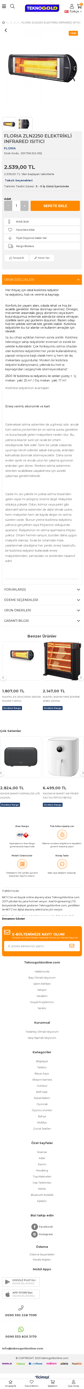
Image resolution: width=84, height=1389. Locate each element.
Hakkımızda (42, 971)
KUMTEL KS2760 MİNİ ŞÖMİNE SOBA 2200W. (61, 698)
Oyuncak (42, 1104)
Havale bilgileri (42, 1259)
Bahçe (42, 1116)
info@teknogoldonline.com (21, 1348)
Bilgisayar (42, 1061)
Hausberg (42, 1170)
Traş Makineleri (42, 1176)
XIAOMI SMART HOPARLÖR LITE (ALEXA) (20, 795)
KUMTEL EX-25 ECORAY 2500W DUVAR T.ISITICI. (21, 698)
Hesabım (42, 996)
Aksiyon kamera (42, 1079)
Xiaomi (42, 1164)
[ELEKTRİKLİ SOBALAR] (11, 23)
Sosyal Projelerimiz (42, 1002)
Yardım (42, 1008)
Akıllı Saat (42, 1091)
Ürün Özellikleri (19, 280)
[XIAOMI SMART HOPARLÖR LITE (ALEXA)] (20, 756)
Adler (42, 1158)
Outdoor (42, 1085)
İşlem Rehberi (42, 983)
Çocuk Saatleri (42, 1128)
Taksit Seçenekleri (19, 180)
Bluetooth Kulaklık (42, 1194)
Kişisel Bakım (42, 1098)
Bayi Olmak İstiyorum (42, 977)
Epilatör (42, 1201)
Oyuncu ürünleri (42, 1110)
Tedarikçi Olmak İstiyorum (42, 1031)
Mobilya (42, 1122)
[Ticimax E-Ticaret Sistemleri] (42, 1378)
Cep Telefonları (42, 1182)
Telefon (42, 1067)
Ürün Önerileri (17, 610)
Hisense (42, 1152)
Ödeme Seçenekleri (21, 600)
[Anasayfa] (6, 23)
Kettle (42, 1188)
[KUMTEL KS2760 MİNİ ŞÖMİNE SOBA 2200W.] (62, 661)
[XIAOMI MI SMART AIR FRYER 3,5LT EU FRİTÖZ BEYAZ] (63, 756)
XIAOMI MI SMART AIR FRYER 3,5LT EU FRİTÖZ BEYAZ (60, 795)
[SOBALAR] (14, 23)
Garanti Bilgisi (16, 621)
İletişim (42, 989)
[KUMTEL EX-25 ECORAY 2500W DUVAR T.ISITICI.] (21, 661)
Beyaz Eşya (42, 1073)
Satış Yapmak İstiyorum (42, 1037)
